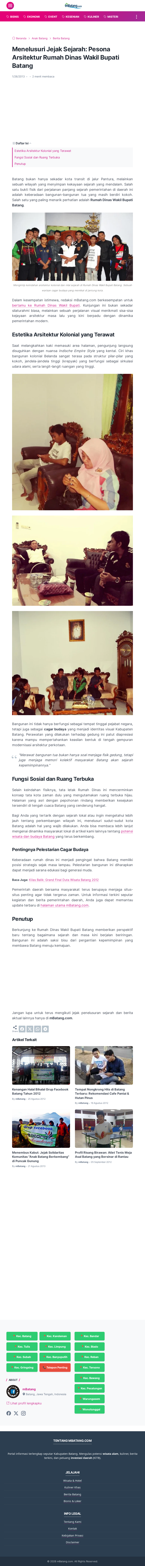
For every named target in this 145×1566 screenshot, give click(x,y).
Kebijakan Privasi (72, 1535)
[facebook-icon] (8, 1413)
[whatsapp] (37, 1029)
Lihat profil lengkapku (25, 1403)
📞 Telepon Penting (55, 1367)
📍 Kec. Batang (21, 1336)
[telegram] (45, 1029)
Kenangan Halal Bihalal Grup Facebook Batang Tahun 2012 (40, 1091)
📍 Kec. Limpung (55, 1346)
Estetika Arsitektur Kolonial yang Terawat (43, 151)
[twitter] (29, 1029)
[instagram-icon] (23, 1413)
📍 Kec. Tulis (22, 1346)
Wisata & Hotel (72, 1480)
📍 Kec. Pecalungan (89, 1388)
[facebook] (22, 1029)
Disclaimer (72, 1542)
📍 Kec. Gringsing (22, 1367)
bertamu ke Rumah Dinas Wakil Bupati (46, 305)
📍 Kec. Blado (89, 1346)
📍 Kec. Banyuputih (55, 1357)
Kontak (72, 1528)
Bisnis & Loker (72, 1501)
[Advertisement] (72, 109)
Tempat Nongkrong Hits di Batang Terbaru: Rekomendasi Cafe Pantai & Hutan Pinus (102, 1093)
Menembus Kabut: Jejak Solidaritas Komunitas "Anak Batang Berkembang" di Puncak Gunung (40, 1157)
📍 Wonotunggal (89, 1409)
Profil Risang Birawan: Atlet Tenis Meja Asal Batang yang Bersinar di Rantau (103, 1155)
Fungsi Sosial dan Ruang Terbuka (37, 157)
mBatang (29, 1389)
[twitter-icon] (16, 1413)
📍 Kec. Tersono (89, 1367)
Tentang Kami (72, 1522)
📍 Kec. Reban (90, 1357)
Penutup (20, 164)
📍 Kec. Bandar (89, 1336)
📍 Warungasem (89, 1398)
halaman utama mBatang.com (65, 905)
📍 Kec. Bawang (89, 1378)
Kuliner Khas (72, 1487)
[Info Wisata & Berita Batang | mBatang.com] (73, 5)
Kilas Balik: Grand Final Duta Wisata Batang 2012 (64, 880)
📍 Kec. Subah (22, 1357)
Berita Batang (72, 1494)
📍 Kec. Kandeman (55, 1336)
